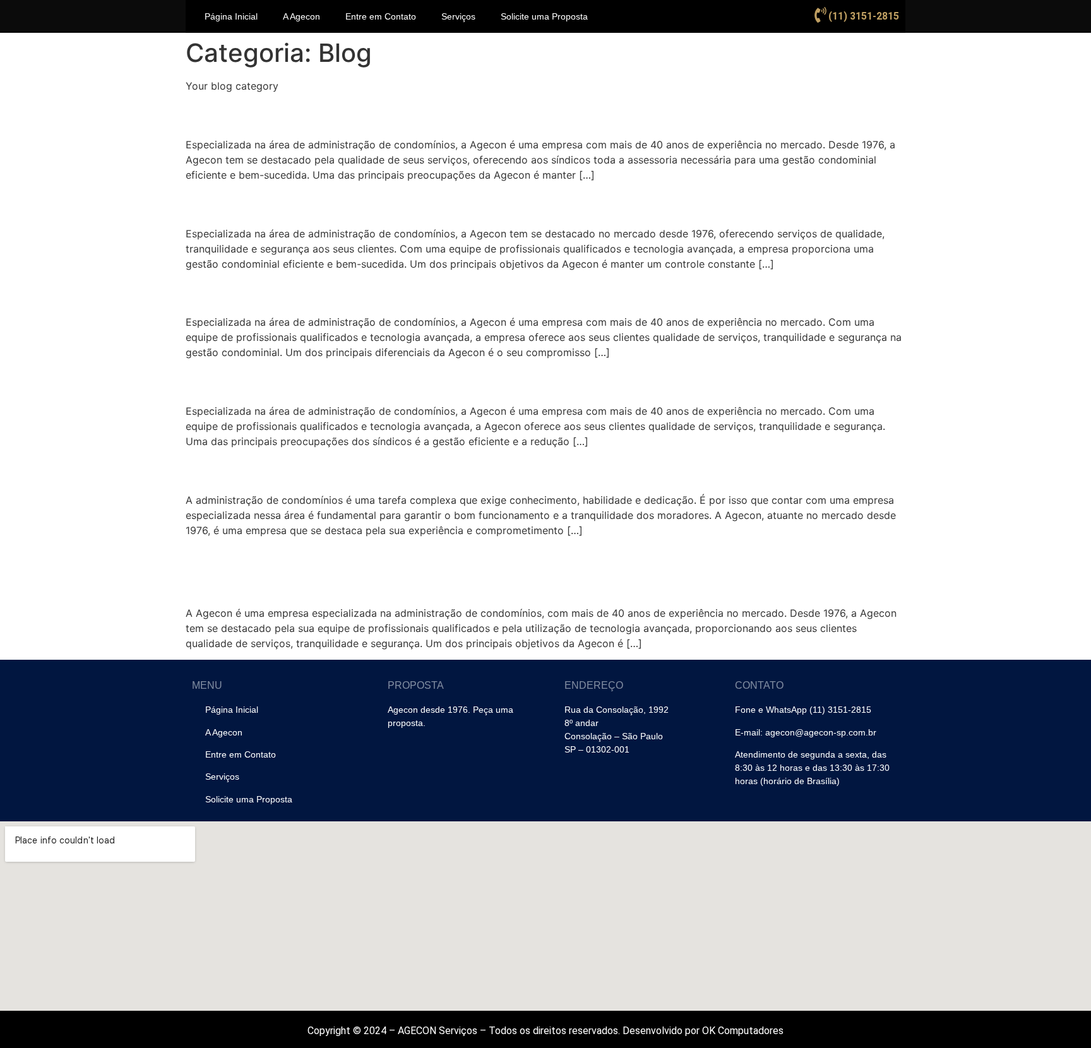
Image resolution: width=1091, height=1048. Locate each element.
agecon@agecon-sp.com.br (820, 732)
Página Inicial (231, 16)
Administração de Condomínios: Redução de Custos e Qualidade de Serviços (509, 570)
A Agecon (301, 16)
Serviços (458, 16)
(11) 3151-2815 (863, 16)
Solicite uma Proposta (544, 16)
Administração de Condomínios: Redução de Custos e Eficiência (492, 470)
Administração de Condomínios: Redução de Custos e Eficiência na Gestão (543, 114)
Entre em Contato (380, 16)
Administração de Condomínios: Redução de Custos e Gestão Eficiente (525, 203)
